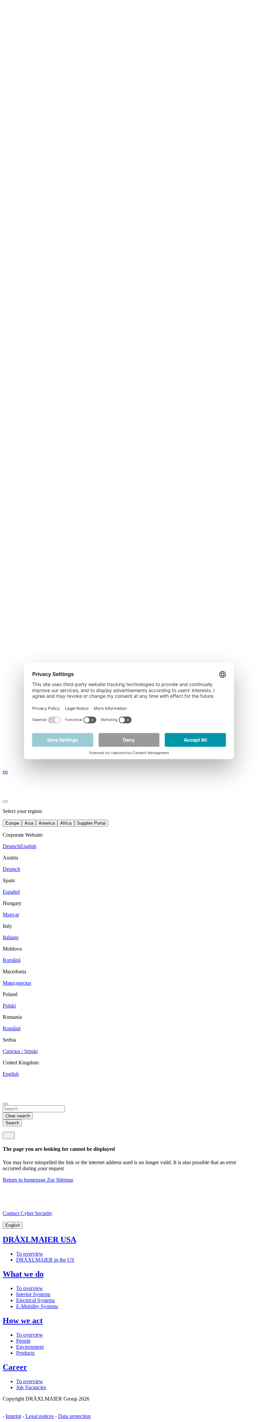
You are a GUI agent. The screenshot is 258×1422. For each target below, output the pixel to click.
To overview (29, 1254)
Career (15, 1367)
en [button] (5, 771)
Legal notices (40, 1416)
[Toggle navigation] (9, 1135)
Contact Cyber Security (27, 1213)
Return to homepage (25, 1180)
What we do (23, 1274)
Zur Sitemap (60, 1180)
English (12, 1225)
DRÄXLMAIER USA (39, 1239)
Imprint (13, 1416)
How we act (23, 1320)
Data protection (74, 1416)
